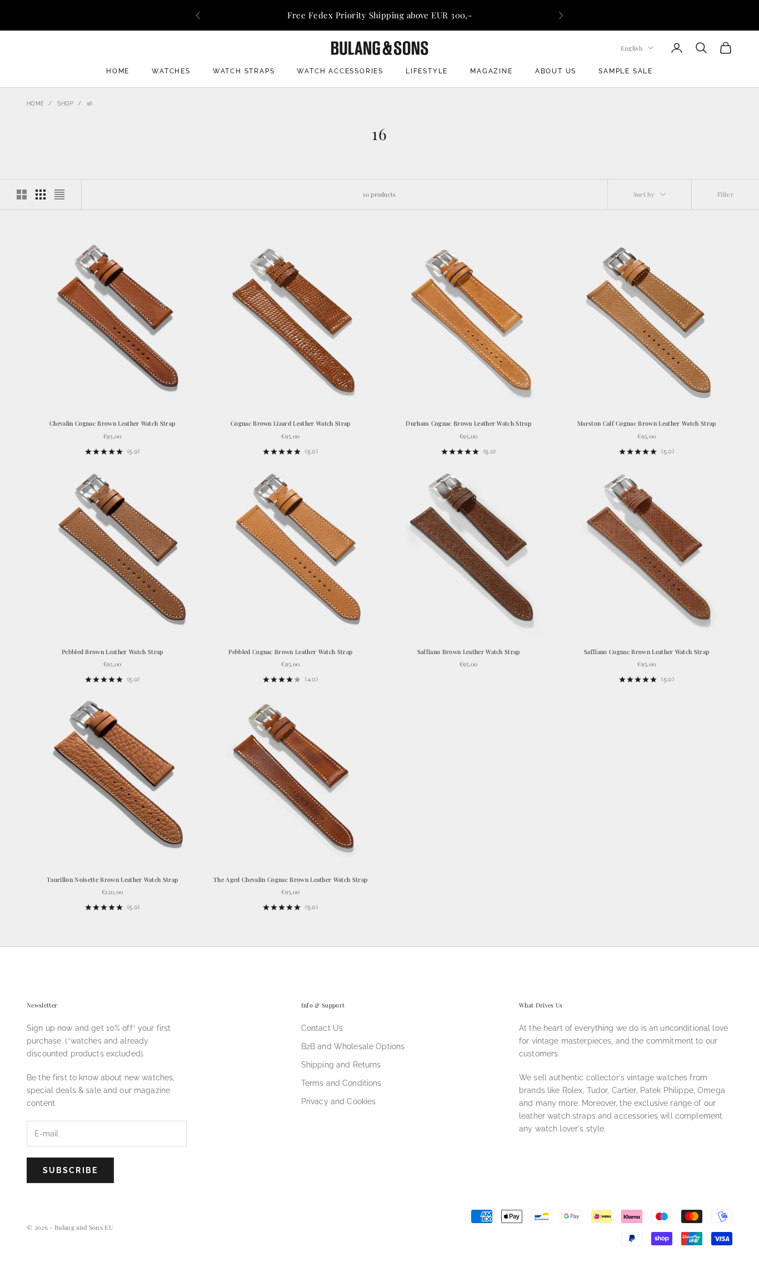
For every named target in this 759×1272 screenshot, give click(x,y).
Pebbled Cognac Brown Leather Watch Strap (290, 651)
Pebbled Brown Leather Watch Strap (112, 651)
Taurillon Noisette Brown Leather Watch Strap (112, 879)
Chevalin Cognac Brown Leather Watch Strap (112, 423)
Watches (171, 71)
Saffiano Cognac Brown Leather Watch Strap (646, 651)
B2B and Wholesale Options (353, 1046)
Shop (65, 104)
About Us (555, 71)
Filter (725, 194)
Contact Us (322, 1028)
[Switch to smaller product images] (41, 194)
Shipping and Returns (341, 1064)
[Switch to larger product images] (22, 194)
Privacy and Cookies (338, 1101)
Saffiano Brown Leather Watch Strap (468, 651)
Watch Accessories (340, 71)
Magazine (491, 71)
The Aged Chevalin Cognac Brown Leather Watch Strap (290, 879)
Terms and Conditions (341, 1083)
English (631, 47)
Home (117, 71)
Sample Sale (625, 71)
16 (90, 104)
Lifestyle (427, 71)
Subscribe (70, 1170)
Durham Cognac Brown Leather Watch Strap (468, 423)
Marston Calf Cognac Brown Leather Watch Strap (646, 423)
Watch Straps (244, 71)
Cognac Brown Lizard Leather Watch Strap (291, 423)
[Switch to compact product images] (59, 194)
